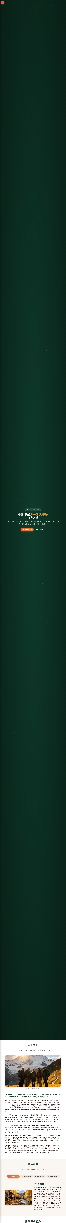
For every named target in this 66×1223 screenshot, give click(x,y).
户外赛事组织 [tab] (14, 1176)
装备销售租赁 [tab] (53, 1176)
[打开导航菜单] (2, 2)
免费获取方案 (28, 529)
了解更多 (40, 529)
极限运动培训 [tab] (40, 1176)
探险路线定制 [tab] (27, 1176)
